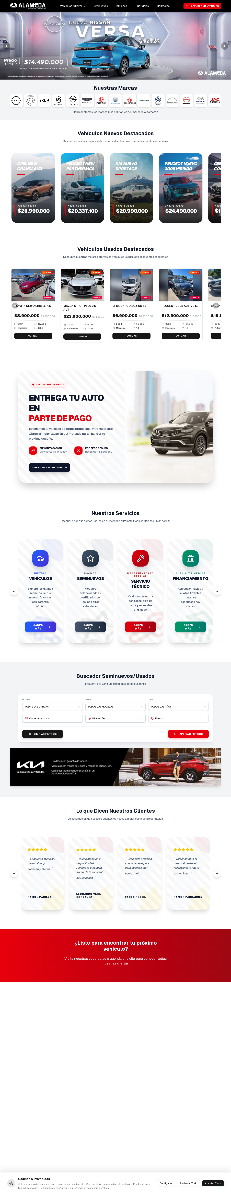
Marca (26, 700)
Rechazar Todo (188, 1183)
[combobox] (52, 707)
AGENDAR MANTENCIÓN (205, 6)
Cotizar (33, 336)
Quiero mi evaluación (47, 467)
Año (150, 700)
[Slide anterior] (6, 46)
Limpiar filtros (45, 734)
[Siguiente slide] (224, 46)
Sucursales (163, 6)
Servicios (143, 6)
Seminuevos (100, 6)
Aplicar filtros (191, 734)
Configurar (166, 1183)
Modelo (90, 700)
